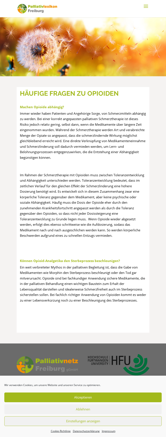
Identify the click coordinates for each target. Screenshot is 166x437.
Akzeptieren (83, 397)
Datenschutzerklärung (86, 431)
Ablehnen (83, 409)
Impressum (108, 431)
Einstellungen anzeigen (83, 421)
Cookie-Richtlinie (61, 431)
